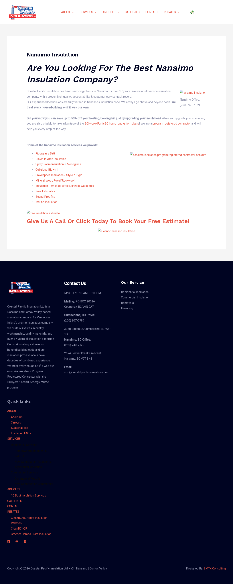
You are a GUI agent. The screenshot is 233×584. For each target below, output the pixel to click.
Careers (16, 422)
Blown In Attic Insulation (50, 159)
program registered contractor (172, 123)
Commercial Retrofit (27, 478)
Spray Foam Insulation (49, 164)
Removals (127, 303)
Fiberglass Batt (45, 153)
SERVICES (14, 438)
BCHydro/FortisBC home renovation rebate (112, 123)
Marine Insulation (46, 202)
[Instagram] (25, 541)
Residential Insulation (135, 292)
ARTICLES (13, 489)
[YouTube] (16, 541)
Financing (127, 308)
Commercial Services (24, 472)
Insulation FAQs (21, 433)
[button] (206, 12)
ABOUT (11, 411)
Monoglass (74, 164)
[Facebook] (8, 541)
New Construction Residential (33, 461)
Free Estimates (45, 191)
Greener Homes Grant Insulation (31, 534)
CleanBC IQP (19, 528)
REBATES (13, 511)
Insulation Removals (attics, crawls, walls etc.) (64, 186)
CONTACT (13, 506)
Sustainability (19, 428)
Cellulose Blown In (47, 169)
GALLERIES (14, 501)
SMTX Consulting (215, 568)
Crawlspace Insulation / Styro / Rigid (58, 175)
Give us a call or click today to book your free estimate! (108, 221)
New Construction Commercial (34, 484)
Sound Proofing (45, 196)
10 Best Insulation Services (28, 495)
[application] (72, 12)
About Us (17, 417)
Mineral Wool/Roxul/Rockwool (54, 180)
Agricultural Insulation (28, 467)
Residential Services (24, 445)
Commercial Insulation (135, 297)
